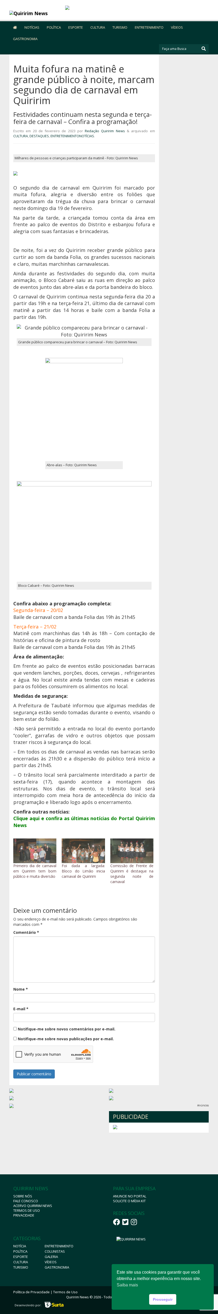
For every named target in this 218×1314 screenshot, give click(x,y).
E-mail (20, 1008)
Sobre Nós (22, 1196)
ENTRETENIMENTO (149, 27)
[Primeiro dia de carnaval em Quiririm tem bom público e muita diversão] (34, 850)
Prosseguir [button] (163, 1299)
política (20, 1251)
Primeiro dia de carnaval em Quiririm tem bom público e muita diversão (34, 871)
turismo (20, 1267)
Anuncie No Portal (129, 1196)
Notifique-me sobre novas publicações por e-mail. (66, 1038)
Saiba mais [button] (127, 1285)
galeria (51, 1256)
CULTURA (97, 27)
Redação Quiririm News (105, 131)
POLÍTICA (54, 27)
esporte (20, 1256)
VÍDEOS (177, 27)
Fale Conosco (25, 1201)
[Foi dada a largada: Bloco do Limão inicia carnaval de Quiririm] (83, 850)
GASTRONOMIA (25, 38)
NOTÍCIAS (31, 27)
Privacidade (23, 1215)
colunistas (55, 1251)
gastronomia (57, 1267)
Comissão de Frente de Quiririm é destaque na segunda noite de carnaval (131, 873)
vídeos (51, 1262)
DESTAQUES (39, 136)
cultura (20, 1262)
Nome (20, 989)
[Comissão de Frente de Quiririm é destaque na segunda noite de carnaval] (131, 850)
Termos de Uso (26, 1210)
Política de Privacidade (31, 1292)
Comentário (26, 932)
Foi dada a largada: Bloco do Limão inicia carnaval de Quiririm (83, 871)
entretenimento (59, 1246)
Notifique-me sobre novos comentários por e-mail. (66, 1028)
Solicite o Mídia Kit (129, 1201)
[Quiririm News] (34, 13)
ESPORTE (75, 27)
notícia (19, 1246)
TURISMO (119, 27)
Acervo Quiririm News (32, 1205)
